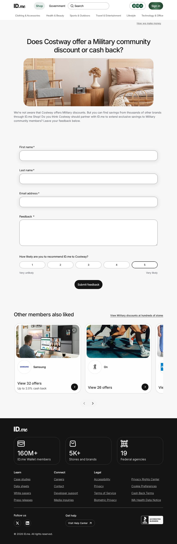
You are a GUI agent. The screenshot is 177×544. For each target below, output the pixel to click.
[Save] (73, 330)
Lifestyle (131, 15)
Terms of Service (105, 493)
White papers (22, 493)
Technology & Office (152, 15)
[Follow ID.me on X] (17, 523)
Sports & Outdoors (80, 15)
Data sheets (21, 486)
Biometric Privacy (105, 500)
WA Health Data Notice (146, 500)
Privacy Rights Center (145, 479)
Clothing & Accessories (27, 15)
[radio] (32, 264)
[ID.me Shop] (22, 6)
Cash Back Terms (142, 493)
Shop (39, 6)
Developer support (66, 493)
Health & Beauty (55, 15)
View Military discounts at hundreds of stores (136, 315)
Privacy (99, 486)
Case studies (22, 479)
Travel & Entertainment (108, 15)
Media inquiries (64, 500)
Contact (59, 486)
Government (57, 6)
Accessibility (102, 479)
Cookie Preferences (144, 486)
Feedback (26, 216)
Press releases (23, 500)
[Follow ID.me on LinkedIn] (27, 523)
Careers (59, 479)
